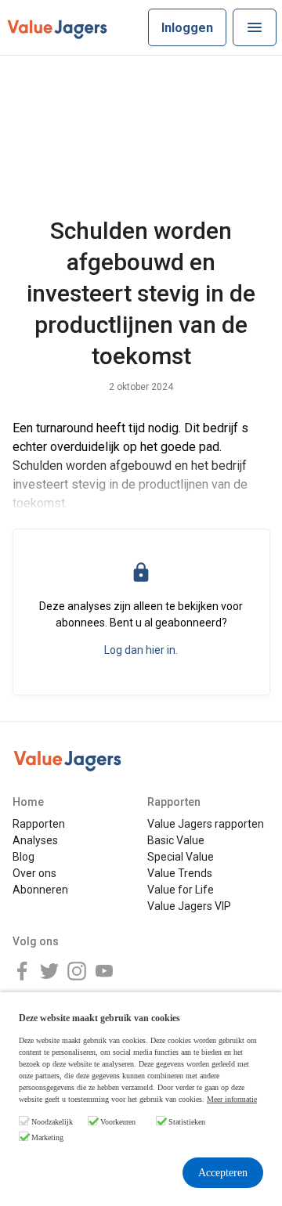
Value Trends (179, 873)
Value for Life (180, 889)
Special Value (180, 856)
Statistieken (186, 1122)
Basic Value (175, 840)
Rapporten (39, 824)
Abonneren (40, 889)
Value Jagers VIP (189, 906)
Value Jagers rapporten (205, 824)
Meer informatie (232, 1099)
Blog (23, 856)
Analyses (35, 840)
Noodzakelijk (52, 1122)
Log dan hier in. (141, 650)
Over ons (34, 873)
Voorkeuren (118, 1122)
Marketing (47, 1137)
